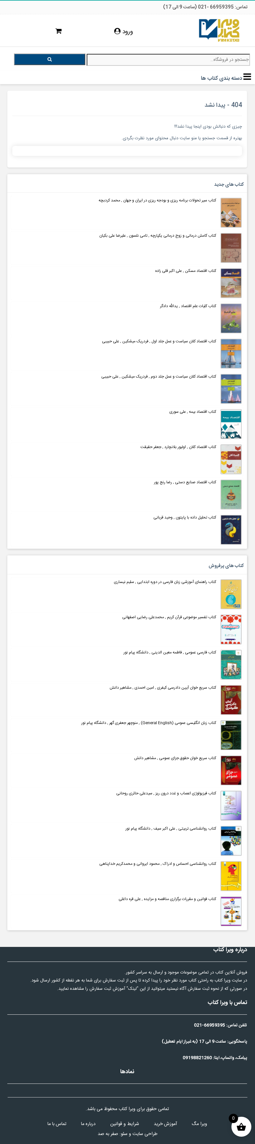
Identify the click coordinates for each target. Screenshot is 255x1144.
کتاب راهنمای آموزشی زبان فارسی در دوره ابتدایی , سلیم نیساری (165, 582)
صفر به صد (108, 1134)
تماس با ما (56, 1124)
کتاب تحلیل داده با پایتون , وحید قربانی (184, 517)
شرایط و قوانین (124, 1124)
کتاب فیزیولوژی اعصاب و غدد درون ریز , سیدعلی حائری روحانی (166, 793)
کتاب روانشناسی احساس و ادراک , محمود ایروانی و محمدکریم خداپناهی (157, 863)
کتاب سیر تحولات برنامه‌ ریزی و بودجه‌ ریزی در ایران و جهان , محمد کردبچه (157, 200)
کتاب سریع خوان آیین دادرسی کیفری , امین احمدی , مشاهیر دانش (163, 687)
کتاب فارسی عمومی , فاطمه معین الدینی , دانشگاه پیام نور (170, 652)
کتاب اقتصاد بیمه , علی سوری (192, 411)
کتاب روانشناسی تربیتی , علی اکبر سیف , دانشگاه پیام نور (171, 828)
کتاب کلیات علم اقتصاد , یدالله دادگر (188, 306)
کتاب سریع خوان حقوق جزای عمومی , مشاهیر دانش (175, 758)
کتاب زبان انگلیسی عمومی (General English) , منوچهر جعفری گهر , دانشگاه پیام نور (148, 723)
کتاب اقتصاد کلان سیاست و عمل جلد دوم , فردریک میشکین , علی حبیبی (158, 376)
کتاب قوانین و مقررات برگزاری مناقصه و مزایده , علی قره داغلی (167, 899)
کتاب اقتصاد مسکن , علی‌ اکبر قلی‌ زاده (185, 271)
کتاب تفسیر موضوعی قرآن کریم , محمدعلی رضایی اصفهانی (169, 617)
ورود (127, 32)
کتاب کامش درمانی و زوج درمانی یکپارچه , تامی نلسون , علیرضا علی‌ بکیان (157, 235)
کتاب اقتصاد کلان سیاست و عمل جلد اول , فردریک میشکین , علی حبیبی (159, 341)
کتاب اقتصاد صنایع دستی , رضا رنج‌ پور (184, 482)
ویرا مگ (199, 1124)
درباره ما (88, 1124)
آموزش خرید (165, 1124)
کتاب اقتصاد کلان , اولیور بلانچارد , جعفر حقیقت (178, 447)
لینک (132, 988)
